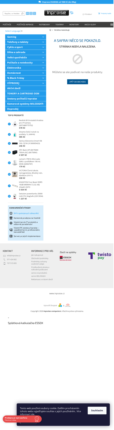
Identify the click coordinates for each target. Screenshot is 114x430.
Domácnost (14, 72)
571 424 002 (12, 259)
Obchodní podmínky (39, 258)
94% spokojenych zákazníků (26, 213)
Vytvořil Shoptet (50, 305)
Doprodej (12, 108)
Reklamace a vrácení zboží (42, 279)
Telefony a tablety (17, 42)
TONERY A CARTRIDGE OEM (23, 93)
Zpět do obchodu (77, 82)
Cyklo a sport (15, 47)
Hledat (22, 13)
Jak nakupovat (37, 255)
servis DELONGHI (38, 276)
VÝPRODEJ (13, 83)
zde (32, 414)
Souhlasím (97, 410)
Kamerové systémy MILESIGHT (25, 103)
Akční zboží (13, 88)
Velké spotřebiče (17, 57)
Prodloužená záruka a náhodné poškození (40, 268)
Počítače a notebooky (20, 62)
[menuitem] (7, 24)
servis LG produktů (39, 273)
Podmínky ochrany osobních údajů (39, 262)
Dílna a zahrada (16, 52)
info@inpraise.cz (13, 255)
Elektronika (14, 67)
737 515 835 (12, 263)
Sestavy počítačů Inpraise (22, 98)
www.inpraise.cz (57, 293)
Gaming (11, 36)
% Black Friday (15, 78)
